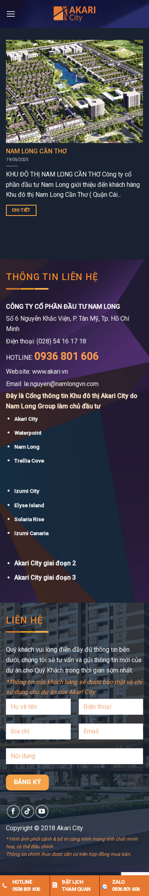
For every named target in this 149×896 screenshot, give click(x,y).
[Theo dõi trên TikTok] (27, 811)
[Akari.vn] (75, 14)
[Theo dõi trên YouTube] (41, 811)
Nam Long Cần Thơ (36, 151)
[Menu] (10, 14)
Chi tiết (21, 210)
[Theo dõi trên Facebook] (13, 811)
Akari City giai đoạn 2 (45, 563)
